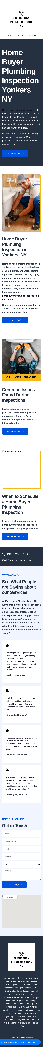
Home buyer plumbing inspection (18, 110)
